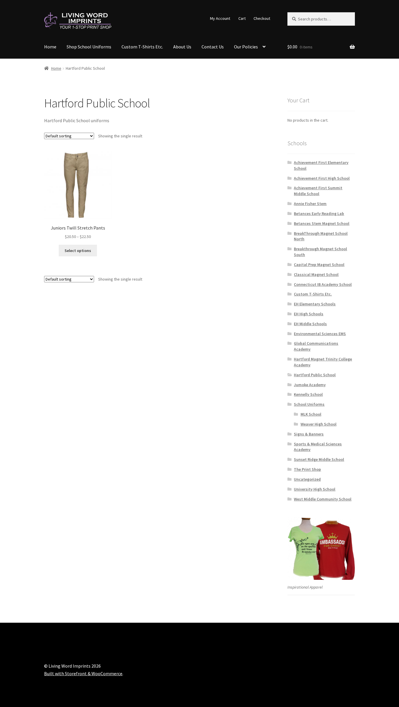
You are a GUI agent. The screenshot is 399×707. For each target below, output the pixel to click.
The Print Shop (307, 469)
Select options (78, 250)
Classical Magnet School (316, 274)
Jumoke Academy (310, 384)
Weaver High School (318, 424)
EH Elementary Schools (315, 304)
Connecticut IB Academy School (323, 284)
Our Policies (246, 47)
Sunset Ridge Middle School (319, 459)
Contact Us (213, 47)
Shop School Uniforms (89, 47)
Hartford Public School (315, 374)
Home (50, 47)
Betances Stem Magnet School (321, 223)
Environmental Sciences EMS (320, 333)
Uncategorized (307, 479)
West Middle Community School (322, 499)
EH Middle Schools (310, 323)
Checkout (262, 18)
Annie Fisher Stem (310, 203)
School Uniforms (309, 404)
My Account (220, 18)
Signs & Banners (309, 434)
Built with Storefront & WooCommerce (83, 673)
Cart (242, 18)
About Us (182, 47)
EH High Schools (308, 313)
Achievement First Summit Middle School (318, 190)
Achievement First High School (322, 178)
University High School (314, 489)
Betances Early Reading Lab (319, 213)
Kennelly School (308, 394)
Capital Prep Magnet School (319, 264)
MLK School (311, 414)
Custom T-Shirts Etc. (142, 47)
